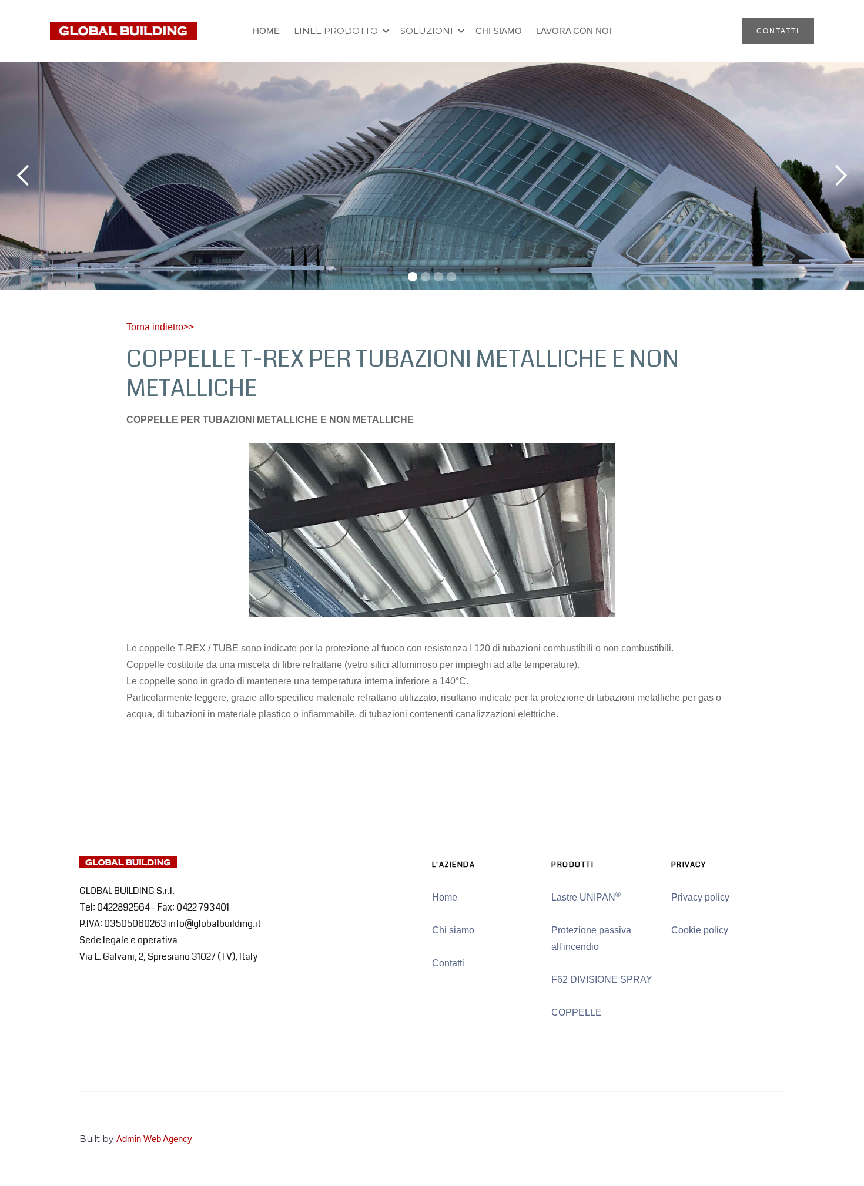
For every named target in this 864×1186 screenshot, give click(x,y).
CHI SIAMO (498, 31)
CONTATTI (777, 31)
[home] (123, 31)
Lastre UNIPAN (586, 896)
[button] (340, 31)
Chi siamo (453, 930)
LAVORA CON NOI (573, 31)
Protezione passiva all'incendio (591, 938)
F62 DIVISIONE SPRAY (601, 980)
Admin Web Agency (154, 1139)
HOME (266, 31)
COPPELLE (576, 1012)
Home (444, 897)
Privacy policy (700, 897)
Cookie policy (699, 930)
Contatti (448, 963)
